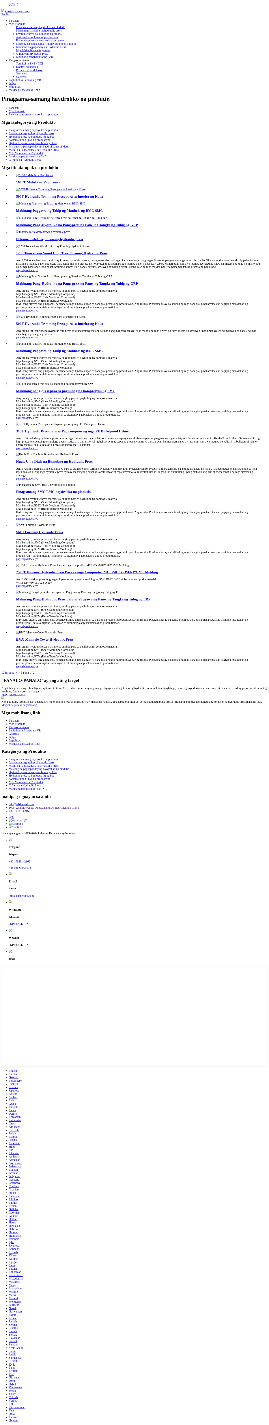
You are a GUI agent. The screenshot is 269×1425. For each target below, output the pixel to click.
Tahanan (14, 20)
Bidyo (12, 83)
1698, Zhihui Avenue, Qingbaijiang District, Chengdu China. (44, 807)
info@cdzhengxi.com (17, 11)
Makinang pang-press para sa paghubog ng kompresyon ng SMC (65, 391)
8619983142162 (18, 924)
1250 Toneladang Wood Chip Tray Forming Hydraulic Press (61, 253)
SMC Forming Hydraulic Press (39, 532)
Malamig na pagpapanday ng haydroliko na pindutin (46, 43)
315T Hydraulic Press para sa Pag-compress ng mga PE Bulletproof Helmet (73, 431)
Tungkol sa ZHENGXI (29, 63)
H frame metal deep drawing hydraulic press (49, 239)
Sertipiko (21, 73)
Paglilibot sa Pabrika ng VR (25, 80)
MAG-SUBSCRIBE (13, 694)
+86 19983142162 (19, 810)
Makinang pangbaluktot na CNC (35, 56)
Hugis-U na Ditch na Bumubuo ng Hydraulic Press (54, 461)
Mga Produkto (17, 23)
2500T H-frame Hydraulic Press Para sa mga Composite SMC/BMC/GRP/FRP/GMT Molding (87, 572)
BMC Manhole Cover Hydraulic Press (44, 639)
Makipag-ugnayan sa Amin (24, 89)
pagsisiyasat (23, 270)
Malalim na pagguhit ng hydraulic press (39, 30)
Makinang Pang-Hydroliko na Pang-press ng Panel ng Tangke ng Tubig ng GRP (77, 225)
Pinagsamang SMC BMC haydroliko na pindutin (53, 492)
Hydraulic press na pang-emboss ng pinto (40, 40)
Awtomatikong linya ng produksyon (37, 37)
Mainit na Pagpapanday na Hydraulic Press (41, 47)
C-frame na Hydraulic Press (32, 53)
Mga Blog (14, 86)
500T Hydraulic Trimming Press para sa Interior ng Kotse (59, 196)
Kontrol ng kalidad (27, 66)
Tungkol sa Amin (19, 727)
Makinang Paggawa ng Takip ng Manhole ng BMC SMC (59, 211)
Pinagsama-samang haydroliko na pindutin (40, 27)
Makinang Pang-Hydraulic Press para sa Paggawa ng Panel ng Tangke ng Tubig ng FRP (83, 599)
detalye (34, 270)
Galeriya (21, 76)
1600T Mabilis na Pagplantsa (38, 182)
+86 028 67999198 (20, 867)
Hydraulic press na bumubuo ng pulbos (38, 33)
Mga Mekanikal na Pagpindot (33, 50)
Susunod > (10, 672)
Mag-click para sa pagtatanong (19, 705)
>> (18, 672)
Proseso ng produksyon (29, 70)
